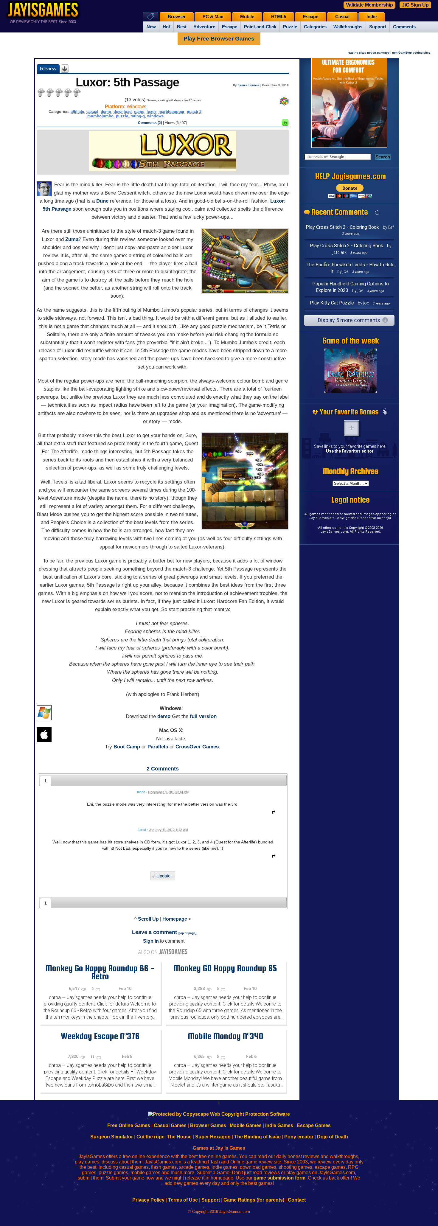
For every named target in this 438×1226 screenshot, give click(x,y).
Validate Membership (369, 4)
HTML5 (278, 16)
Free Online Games (128, 1125)
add (351, 428)
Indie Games (279, 1125)
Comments (404, 26)
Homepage (174, 919)
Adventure (204, 26)
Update (163, 875)
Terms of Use (183, 1199)
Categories (315, 26)
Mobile (247, 16)
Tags (150, 16)
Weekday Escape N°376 (100, 1036)
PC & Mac (213, 16)
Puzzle (290, 26)
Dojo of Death (332, 1136)
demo (106, 111)
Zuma (71, 239)
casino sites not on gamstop (368, 52)
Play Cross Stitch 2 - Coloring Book (342, 227)
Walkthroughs (347, 26)
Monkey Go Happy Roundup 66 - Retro (100, 972)
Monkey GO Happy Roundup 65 (225, 968)
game (139, 111)
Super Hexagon (213, 1136)
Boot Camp (127, 747)
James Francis (249, 85)
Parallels (157, 747)
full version (203, 716)
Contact (297, 1199)
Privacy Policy (148, 1199)
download (123, 111)
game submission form (279, 1177)
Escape (229, 26)
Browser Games (208, 1125)
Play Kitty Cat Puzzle (332, 303)
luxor (151, 111)
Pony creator (298, 1136)
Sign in (151, 941)
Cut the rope (150, 1136)
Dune (102, 201)
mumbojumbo (100, 116)
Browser (177, 16)
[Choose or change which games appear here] (384, 412)
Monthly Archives (350, 471)
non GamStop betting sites (411, 52)
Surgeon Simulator (111, 1136)
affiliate (77, 111)
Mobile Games (246, 1125)
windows (155, 116)
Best (182, 26)
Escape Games (314, 1125)
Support (377, 26)
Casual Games (170, 1125)
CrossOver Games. (197, 747)
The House (179, 1136)
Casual (342, 16)
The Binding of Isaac (257, 1136)
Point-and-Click (260, 26)
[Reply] (272, 813)
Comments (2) (150, 123)
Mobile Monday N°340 (225, 1036)
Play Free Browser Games (219, 38)
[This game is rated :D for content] (285, 124)
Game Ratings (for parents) (253, 1199)
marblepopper (171, 111)
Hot (166, 26)
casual (92, 111)
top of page (187, 933)
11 (92, 1057)
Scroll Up (148, 919)
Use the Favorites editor (350, 451)
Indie (371, 16)
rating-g (138, 116)
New (151, 26)
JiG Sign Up (415, 4)
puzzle (122, 116)
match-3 (194, 111)
